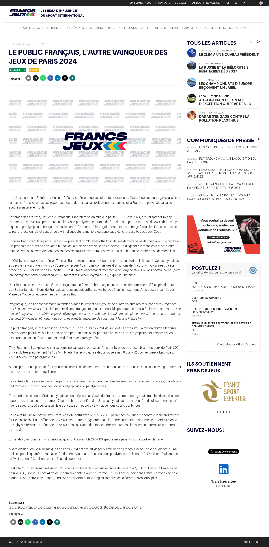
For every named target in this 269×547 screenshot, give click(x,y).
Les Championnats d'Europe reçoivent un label (225, 85)
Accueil (25, 27)
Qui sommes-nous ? (141, 2)
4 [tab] (226, 412)
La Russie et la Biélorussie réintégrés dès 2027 (224, 69)
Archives (242, 27)
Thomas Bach (113, 507)
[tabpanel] (223, 391)
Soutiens (180, 2)
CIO (11, 507)
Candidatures (105, 27)
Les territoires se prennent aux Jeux (168, 27)
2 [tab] (220, 412)
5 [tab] (229, 412)
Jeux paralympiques (74, 507)
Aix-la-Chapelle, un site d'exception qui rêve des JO (225, 102)
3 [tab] (223, 412)
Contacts (164, 2)
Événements (83, 27)
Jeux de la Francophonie (52, 27)
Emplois (196, 2)
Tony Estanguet (133, 507)
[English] (261, 2)
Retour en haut (251, 542)
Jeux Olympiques (49, 507)
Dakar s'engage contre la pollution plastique (224, 118)
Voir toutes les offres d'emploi (236, 344)
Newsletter (213, 2)
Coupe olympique (26, 507)
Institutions (127, 27)
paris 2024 (95, 507)
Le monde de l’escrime (216, 27)
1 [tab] (217, 412)
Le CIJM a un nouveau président (229, 54)
